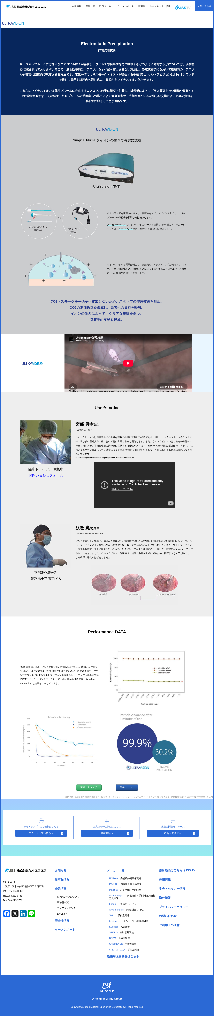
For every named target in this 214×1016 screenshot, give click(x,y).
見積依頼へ (107, 833)
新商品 (141, 6)
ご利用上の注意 (169, 925)
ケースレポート (126, 6)
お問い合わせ (204, 6)
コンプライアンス (66, 908)
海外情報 (165, 897)
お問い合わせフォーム (46, 475)
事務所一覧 (63, 902)
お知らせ (61, 870)
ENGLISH (62, 914)
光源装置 (119, 927)
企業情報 (61, 888)
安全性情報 (62, 920)
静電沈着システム (126, 909)
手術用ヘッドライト (125, 904)
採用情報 (165, 879)
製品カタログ (87, 787)
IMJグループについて (68, 897)
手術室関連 (119, 915)
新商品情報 (62, 879)
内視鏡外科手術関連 (125, 878)
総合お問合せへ (173, 833)
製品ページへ (127, 787)
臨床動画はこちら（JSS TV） (178, 870)
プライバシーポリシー (173, 906)
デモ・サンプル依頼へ (41, 833)
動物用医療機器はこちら (123, 956)
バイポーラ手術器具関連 (128, 921)
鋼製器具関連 (121, 932)
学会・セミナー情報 (160, 6)
